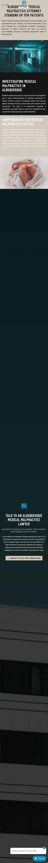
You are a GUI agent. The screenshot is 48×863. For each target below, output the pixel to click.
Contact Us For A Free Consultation (25, 558)
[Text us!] (39, 858)
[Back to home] (24, 5)
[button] (5, 5)
